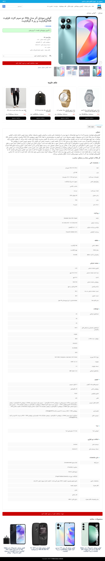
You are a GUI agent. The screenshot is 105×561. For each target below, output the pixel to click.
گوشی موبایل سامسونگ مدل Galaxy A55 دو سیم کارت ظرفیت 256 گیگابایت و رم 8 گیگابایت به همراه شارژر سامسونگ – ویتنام (14, 550)
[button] (100, 62)
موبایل (100, 13)
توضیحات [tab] (99, 127)
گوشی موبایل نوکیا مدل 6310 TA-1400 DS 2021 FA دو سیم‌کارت (40, 548)
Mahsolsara (55, 559)
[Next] (55, 40)
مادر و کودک (87, 6)
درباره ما (56, 6)
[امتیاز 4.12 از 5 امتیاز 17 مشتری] (26, 26)
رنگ (50, 55)
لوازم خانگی (70, 6)
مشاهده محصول (89, 118)
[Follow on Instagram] (4, 1)
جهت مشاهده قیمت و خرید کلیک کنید (27, 63)
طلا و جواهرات (62, 6)
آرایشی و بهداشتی (78, 6)
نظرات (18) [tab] (91, 127)
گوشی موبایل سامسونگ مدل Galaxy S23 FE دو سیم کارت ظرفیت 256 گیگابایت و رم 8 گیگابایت (90, 549)
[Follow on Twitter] (3, 1)
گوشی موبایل (91, 13)
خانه (93, 6)
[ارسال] (3, 6)
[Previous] (99, 40)
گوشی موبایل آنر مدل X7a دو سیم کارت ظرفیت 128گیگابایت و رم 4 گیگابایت (65, 549)
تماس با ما (50, 6)
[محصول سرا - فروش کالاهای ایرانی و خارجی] (99, 6)
